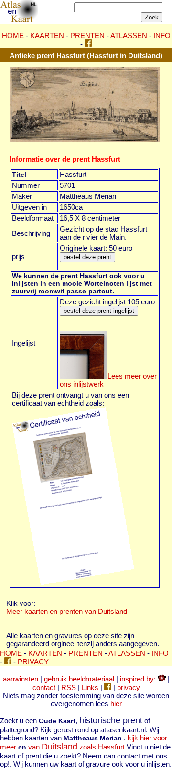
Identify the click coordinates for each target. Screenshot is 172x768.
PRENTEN (87, 35)
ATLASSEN (128, 35)
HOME (13, 35)
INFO (162, 35)
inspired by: (139, 679)
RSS (68, 687)
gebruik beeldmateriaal (79, 679)
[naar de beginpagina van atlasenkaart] (19, 21)
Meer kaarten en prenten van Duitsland (66, 611)
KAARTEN (47, 35)
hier (116, 704)
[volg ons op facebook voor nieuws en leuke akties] (88, 44)
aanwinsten (20, 679)
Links (90, 687)
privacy (128, 687)
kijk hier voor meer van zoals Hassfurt (83, 742)
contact (43, 687)
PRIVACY (33, 662)
